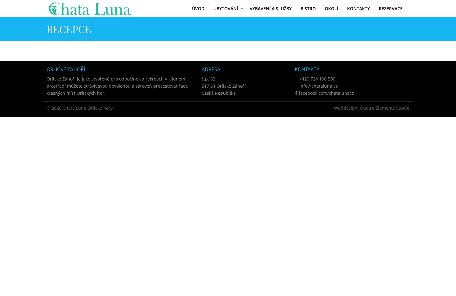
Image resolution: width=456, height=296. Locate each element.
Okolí (331, 8)
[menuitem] (198, 8)
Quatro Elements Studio (384, 108)
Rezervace (391, 8)
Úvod (198, 8)
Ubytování (225, 8)
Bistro (308, 8)
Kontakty (358, 8)
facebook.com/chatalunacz (325, 93)
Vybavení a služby (271, 8)
